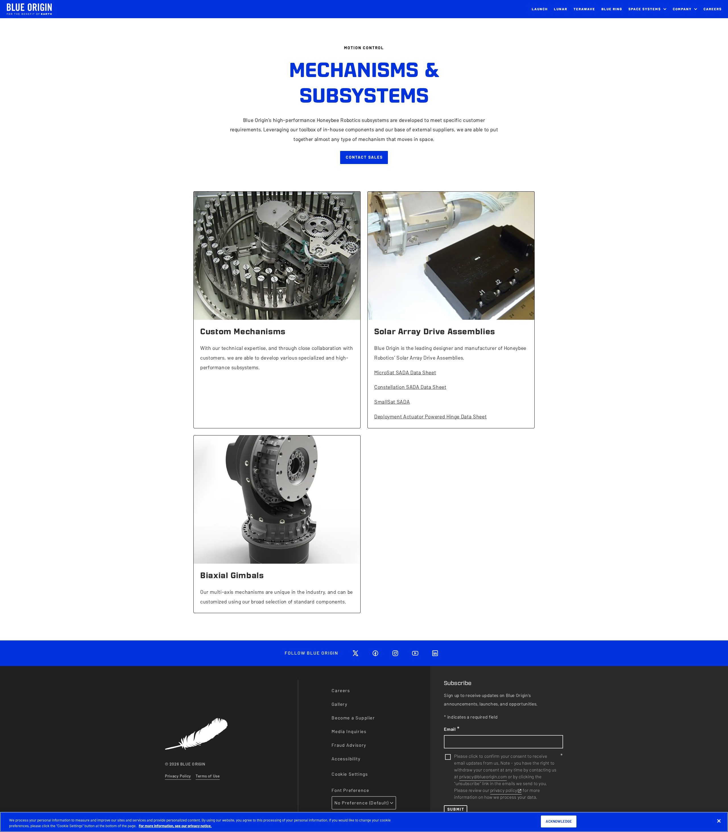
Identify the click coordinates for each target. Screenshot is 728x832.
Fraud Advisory (349, 745)
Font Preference (350, 790)
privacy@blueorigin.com (483, 777)
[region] (364, 822)
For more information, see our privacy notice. (175, 826)
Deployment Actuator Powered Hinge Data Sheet (430, 416)
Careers (341, 690)
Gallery (339, 704)
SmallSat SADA (392, 402)
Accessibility (346, 759)
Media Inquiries (349, 731)
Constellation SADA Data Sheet (410, 387)
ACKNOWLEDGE (558, 821)
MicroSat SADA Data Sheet (405, 372)
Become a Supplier (353, 718)
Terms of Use (208, 776)
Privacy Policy (178, 776)
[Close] (719, 821)
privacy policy (503, 790)
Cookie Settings (350, 774)
